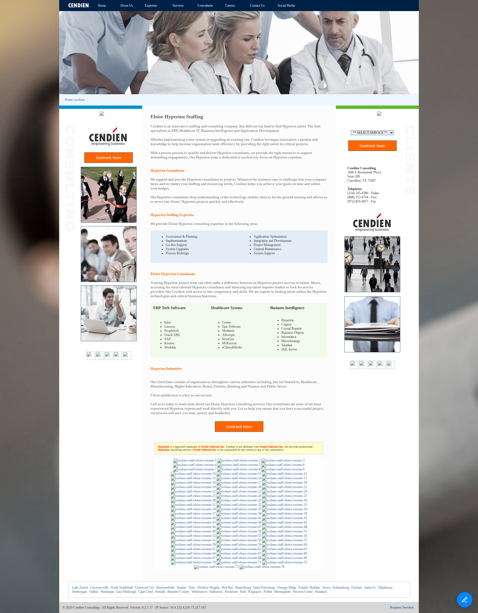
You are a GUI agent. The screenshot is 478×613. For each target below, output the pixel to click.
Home (69, 100)
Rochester (231, 592)
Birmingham (282, 592)
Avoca (326, 587)
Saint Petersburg (264, 587)
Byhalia (315, 587)
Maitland (321, 592)
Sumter (181, 587)
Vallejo (93, 592)
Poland (303, 587)
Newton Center (303, 592)
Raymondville (165, 587)
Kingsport (254, 592)
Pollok (268, 592)
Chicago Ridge (286, 587)
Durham (356, 587)
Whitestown (199, 592)
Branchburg (243, 587)
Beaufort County (178, 592)
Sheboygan (79, 592)
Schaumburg (340, 587)
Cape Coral (145, 592)
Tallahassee (385, 587)
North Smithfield (122, 587)
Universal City (144, 587)
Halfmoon (216, 592)
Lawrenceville (99, 587)
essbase (80, 100)
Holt (243, 592)
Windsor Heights (208, 587)
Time (191, 587)
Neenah (160, 592)
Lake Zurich (80, 587)
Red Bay (227, 587)
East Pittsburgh (126, 592)
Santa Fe (370, 587)
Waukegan (107, 592)
